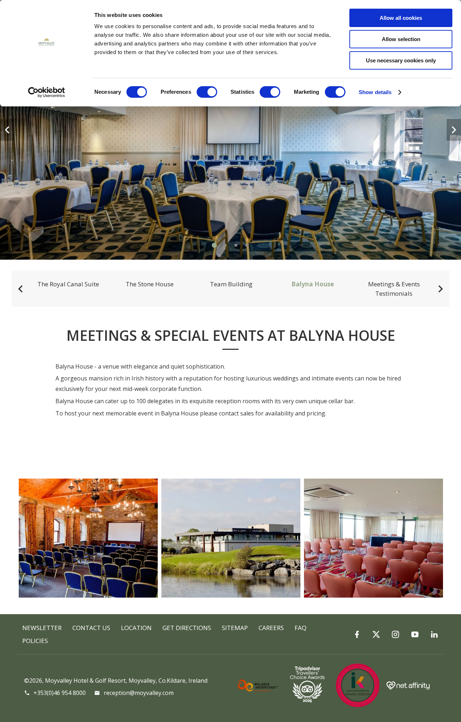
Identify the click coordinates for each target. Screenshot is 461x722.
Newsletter (42, 628)
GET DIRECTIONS (186, 628)
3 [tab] (236, 245)
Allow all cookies (401, 18)
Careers (271, 628)
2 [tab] (225, 245)
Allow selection (401, 39)
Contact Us (91, 628)
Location (136, 628)
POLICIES (35, 641)
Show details (375, 92)
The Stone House (150, 284)
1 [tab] (214, 245)
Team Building (231, 284)
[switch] (207, 92)
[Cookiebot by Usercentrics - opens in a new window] (46, 92)
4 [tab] (246, 245)
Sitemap (235, 628)
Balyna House (312, 284)
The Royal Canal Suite (68, 284)
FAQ (300, 628)
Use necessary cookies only (401, 60)
